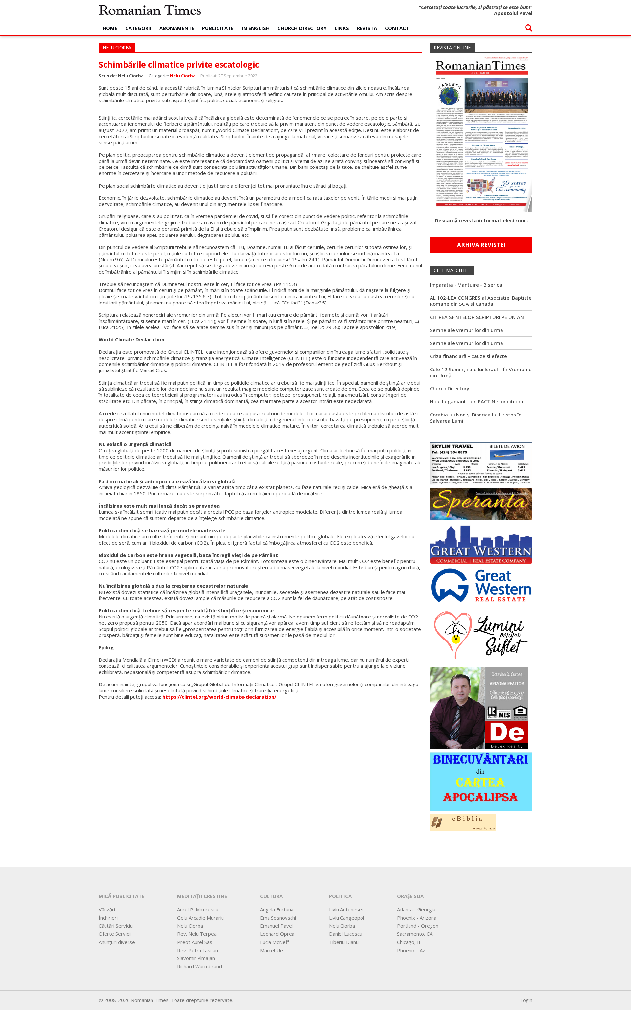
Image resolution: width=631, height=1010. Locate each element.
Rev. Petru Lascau (197, 950)
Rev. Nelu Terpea (197, 934)
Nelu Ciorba (183, 76)
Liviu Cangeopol (346, 917)
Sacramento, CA (414, 934)
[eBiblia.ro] (463, 822)
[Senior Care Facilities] (481, 543)
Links (342, 28)
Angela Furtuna (276, 909)
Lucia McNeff (274, 942)
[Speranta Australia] (481, 503)
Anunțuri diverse (117, 942)
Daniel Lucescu (345, 934)
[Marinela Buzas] (481, 634)
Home (110, 28)
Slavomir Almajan (196, 958)
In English (255, 28)
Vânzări (107, 909)
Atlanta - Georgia (416, 909)
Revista (367, 28)
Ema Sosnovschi (278, 917)
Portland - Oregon (417, 925)
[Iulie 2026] (481, 131)
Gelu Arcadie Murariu (200, 917)
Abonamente (176, 28)
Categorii (138, 28)
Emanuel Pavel (276, 925)
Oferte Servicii (115, 934)
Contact (397, 28)
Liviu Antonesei (346, 909)
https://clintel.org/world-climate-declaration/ (219, 696)
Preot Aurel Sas (194, 942)
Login (526, 1000)
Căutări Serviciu (116, 925)
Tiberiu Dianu (344, 942)
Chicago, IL (409, 942)
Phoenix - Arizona (416, 917)
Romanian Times (150, 10)
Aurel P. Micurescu (197, 909)
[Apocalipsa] (481, 781)
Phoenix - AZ (411, 950)
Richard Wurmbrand (199, 966)
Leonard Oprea (277, 934)
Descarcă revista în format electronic (481, 220)
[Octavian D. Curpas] (479, 707)
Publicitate (218, 28)
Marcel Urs (272, 950)
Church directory (302, 28)
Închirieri (108, 917)
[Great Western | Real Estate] (481, 585)
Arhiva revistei (481, 245)
